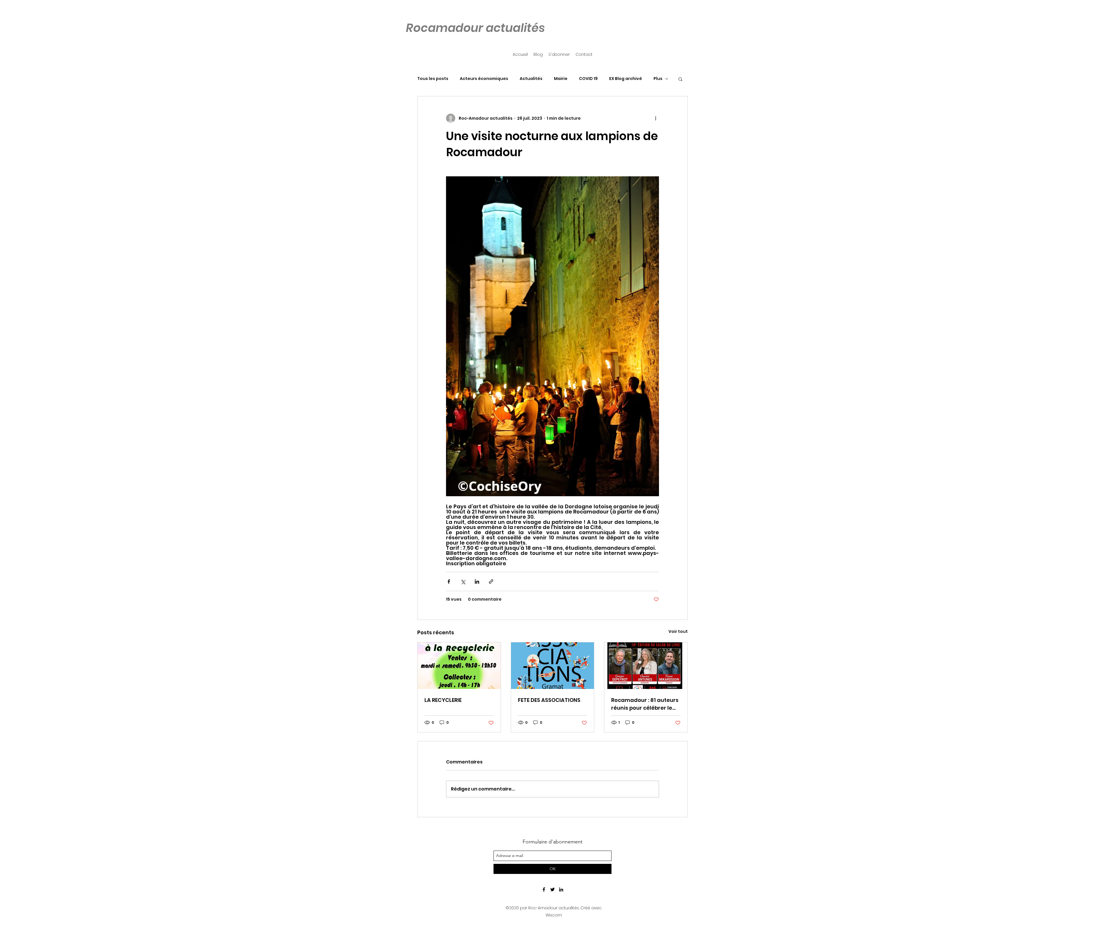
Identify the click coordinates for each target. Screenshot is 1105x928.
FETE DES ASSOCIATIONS (549, 700)
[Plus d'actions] (655, 118)
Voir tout (678, 631)
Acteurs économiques (484, 78)
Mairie (560, 78)
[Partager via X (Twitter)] (463, 581)
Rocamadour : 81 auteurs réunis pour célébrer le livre (645, 704)
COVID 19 (588, 78)
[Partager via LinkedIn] (477, 581)
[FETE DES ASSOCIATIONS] (552, 665)
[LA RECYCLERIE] (459, 665)
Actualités (531, 78)
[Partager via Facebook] (448, 581)
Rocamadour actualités (475, 28)
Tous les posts (432, 78)
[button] (680, 79)
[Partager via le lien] (491, 581)
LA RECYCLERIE (443, 700)
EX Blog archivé (625, 78)
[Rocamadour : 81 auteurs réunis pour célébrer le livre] (645, 665)
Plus (658, 78)
